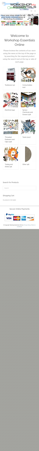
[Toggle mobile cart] (31, 11)
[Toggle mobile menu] (35, 11)
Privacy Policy (27, 225)
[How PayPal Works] (19, 213)
